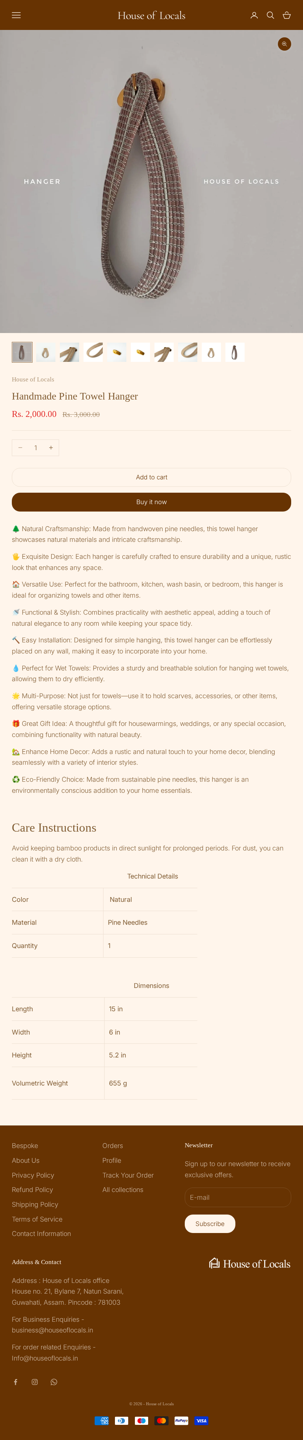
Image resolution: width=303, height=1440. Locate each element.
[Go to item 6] (140, 352)
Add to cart (151, 477)
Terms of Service (37, 1219)
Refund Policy (32, 1189)
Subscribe (210, 1223)
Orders (112, 1145)
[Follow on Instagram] (34, 1382)
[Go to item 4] (93, 352)
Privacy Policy (33, 1175)
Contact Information (41, 1233)
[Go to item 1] (22, 352)
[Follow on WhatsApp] (54, 1382)
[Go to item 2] (45, 352)
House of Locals (33, 379)
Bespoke (25, 1145)
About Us (26, 1160)
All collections (122, 1189)
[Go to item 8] (187, 352)
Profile (111, 1160)
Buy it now (151, 502)
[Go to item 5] (116, 352)
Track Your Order (128, 1175)
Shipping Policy (35, 1204)
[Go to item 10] (235, 352)
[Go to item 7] (164, 352)
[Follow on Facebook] (15, 1382)
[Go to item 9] (211, 352)
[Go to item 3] (69, 352)
